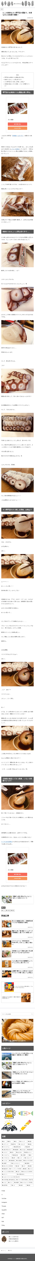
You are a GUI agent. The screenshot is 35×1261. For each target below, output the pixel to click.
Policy (3, 1225)
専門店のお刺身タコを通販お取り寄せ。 (14, 77)
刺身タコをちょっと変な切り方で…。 (14, 79)
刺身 (13, 910)
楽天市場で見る (17, 124)
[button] (32, 1014)
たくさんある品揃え (6, 841)
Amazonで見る (17, 128)
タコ (4, 910)
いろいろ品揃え (15, 149)
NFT (3, 1217)
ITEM (3, 1213)
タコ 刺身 (10, 119)
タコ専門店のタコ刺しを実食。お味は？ (14, 81)
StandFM (4, 1210)
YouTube (4, 1198)
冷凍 (9, 910)
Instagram (4, 1202)
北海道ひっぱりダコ (17, 135)
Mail (3, 1221)
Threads (4, 1206)
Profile (3, 1190)
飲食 (4, 907)
